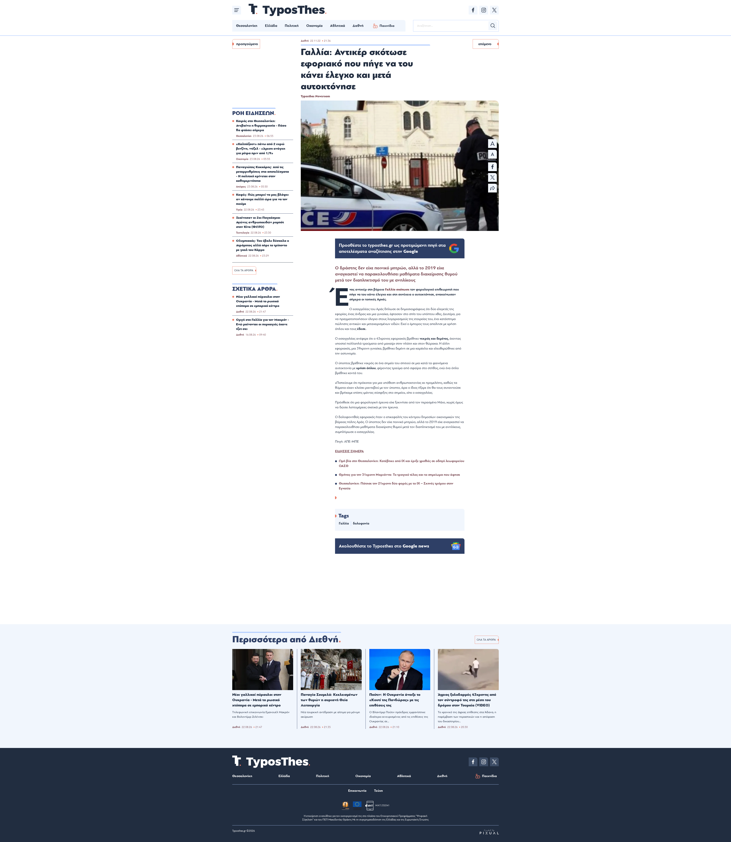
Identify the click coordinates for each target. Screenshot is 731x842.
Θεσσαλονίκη (246, 25)
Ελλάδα (271, 25)
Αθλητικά (337, 25)
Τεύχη (378, 790)
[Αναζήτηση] (492, 25)
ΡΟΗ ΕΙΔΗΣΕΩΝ (253, 113)
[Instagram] (483, 10)
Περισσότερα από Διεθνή (285, 639)
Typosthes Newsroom (315, 96)
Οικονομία (314, 25)
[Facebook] (473, 10)
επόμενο (484, 44)
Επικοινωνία (357, 790)
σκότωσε (403, 289)
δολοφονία (361, 523)
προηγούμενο (247, 44)
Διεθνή (358, 25)
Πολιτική (292, 25)
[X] (494, 10)
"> (392, 248)
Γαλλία (390, 289)
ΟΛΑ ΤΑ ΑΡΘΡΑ (243, 270)
